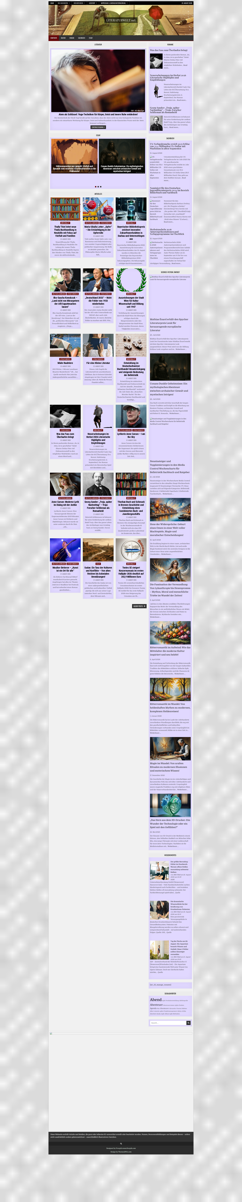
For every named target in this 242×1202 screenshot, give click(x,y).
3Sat (158, 1008)
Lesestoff (92, 3)
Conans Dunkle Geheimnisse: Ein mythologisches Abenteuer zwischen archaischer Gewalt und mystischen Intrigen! (122, 168)
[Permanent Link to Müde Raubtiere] (65, 345)
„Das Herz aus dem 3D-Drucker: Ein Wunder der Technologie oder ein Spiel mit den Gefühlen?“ (170, 824)
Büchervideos (78, 3)
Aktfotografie (183, 1000)
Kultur (63, 38)
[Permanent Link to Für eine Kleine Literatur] (98, 345)
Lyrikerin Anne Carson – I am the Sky (131, 435)
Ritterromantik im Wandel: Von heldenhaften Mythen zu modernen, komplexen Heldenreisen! (170, 708)
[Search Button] (121, 1143)
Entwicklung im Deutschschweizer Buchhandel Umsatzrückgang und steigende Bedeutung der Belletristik (131, 369)
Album (167, 1014)
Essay (91, 38)
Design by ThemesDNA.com (121, 1152)
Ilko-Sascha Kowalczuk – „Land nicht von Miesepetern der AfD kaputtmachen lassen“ (65, 302)
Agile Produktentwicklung (170, 1000)
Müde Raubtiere (65, 362)
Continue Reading (99, 127)
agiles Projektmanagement (168, 1011)
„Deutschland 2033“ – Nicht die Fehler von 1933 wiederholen (98, 300)
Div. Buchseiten (63, 3)
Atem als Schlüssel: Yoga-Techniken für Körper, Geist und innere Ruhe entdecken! (98, 114)
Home (52, 3)
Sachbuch (81, 38)
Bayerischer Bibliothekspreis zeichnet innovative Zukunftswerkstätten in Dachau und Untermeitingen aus (131, 232)
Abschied (153, 1014)
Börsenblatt (65, 223)
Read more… (182, 100)
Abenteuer (156, 1004)
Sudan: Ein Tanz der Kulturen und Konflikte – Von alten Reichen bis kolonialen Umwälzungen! (98, 572)
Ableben (184, 1008)
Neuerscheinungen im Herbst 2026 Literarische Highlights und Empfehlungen (98, 438)
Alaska (158, 1014)
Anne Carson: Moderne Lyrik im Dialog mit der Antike (65, 503)
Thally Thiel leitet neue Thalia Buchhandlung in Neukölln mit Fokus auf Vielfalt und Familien (65, 231)
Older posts (138, 606)
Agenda (153, 1008)
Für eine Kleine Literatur (98, 362)
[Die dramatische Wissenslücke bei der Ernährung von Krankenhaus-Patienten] (159, 919)
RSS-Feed (177, 875)
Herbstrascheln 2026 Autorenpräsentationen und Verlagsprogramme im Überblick (167, 231)
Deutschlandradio (91, 223)
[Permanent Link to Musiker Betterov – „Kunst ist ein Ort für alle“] (65, 549)
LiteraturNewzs (105, 223)
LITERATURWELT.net (121, 20)
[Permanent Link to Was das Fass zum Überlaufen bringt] (65, 416)
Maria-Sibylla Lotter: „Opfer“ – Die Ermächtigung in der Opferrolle (98, 229)
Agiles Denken (179, 1005)
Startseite (53, 38)
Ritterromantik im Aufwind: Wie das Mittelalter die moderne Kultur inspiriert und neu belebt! (170, 651)
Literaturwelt (65, 430)
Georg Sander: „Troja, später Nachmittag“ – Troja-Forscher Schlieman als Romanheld (98, 506)
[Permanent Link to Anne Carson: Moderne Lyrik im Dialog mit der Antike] (65, 484)
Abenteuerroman (168, 1005)
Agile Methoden (174, 1014)
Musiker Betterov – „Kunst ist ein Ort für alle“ (65, 569)
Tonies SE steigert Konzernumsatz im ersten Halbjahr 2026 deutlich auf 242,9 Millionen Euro (131, 572)
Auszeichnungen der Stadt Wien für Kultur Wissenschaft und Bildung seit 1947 (131, 302)
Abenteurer (164, 1008)
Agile (162, 1014)
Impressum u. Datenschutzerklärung (113, 3)
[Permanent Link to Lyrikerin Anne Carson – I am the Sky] (131, 416)
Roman (72, 38)
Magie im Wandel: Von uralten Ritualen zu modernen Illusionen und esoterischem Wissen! (168, 767)
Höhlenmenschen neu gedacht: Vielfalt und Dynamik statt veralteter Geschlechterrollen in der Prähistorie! (74, 168)
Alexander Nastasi (175, 1008)
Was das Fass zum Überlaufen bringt (65, 435)
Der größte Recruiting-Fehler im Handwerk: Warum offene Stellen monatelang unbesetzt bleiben (179, 867)
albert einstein (154, 1011)
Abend (156, 1000)
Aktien (179, 1011)
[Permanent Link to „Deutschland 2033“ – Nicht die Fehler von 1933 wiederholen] (98, 280)
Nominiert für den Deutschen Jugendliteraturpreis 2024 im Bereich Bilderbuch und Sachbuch (169, 190)
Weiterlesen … (181, 349)
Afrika (184, 1011)
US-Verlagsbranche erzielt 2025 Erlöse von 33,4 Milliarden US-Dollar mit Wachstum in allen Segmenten (170, 146)
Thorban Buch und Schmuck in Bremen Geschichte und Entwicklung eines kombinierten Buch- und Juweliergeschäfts (131, 507)
